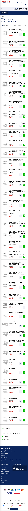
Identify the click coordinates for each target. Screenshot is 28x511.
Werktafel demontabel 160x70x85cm (15, 407)
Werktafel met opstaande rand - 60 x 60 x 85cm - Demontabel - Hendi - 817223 (17, 82)
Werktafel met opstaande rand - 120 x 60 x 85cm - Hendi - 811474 (17, 181)
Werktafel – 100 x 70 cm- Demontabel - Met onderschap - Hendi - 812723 (16, 253)
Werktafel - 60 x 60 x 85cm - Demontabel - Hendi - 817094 (17, 122)
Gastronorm (4, 469)
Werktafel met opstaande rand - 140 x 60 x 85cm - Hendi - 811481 (17, 191)
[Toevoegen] (20, 34)
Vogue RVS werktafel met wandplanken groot (16, 304)
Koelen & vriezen (5, 473)
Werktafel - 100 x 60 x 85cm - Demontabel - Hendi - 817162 (17, 141)
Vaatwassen (4, 480)
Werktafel (12, 359)
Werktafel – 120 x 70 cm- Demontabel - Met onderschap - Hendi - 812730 (16, 263)
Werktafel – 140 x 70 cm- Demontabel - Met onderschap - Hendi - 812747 (16, 274)
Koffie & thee (4, 475)
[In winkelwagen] (24, 34)
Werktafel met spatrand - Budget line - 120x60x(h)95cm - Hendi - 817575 (17, 51)
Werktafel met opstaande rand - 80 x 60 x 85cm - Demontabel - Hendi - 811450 (17, 161)
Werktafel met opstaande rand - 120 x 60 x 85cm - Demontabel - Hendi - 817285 (17, 113)
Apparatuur (4, 467)
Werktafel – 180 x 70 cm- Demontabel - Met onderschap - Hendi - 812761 (16, 294)
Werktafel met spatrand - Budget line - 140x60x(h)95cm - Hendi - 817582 (17, 62)
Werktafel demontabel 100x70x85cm (15, 378)
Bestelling (4, 457)
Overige (3, 482)
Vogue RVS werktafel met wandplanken (16, 313)
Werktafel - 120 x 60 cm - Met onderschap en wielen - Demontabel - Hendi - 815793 (17, 232)
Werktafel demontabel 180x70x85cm (15, 416)
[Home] (8, 2)
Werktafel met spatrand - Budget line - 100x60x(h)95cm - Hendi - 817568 (17, 31)
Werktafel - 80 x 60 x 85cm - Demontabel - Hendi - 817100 (17, 132)
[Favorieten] (21, 2)
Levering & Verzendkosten (8, 450)
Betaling (3, 455)
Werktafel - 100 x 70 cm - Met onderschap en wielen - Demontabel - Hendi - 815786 (17, 222)
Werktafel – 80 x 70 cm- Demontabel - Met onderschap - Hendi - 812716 (16, 243)
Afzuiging (3, 466)
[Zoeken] (25, 5)
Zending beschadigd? (7, 461)
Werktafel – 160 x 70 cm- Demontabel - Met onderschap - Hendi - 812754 (16, 284)
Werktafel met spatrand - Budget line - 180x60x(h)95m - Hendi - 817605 (17, 41)
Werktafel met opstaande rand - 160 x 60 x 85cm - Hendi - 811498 (17, 202)
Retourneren (4, 453)
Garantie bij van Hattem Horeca (9, 451)
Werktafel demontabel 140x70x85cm (15, 397)
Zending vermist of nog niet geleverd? (11, 459)
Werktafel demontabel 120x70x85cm (15, 388)
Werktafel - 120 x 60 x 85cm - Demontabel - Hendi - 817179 (17, 150)
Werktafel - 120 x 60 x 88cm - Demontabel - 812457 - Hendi (17, 341)
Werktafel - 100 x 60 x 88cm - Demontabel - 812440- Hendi (17, 332)
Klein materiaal (5, 471)
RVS (3, 16)
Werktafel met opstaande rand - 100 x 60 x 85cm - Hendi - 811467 (17, 171)
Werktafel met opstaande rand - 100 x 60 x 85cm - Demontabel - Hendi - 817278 (17, 103)
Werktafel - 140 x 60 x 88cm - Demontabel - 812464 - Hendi (17, 350)
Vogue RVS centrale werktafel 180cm (14, 322)
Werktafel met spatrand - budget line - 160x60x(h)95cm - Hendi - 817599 (17, 72)
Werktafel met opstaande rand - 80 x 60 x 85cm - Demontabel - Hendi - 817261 (17, 92)
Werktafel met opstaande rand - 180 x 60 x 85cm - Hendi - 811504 (17, 212)
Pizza (2, 477)
